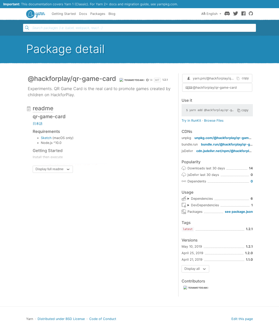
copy (245, 78)
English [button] (212, 14)
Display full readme (50, 169)
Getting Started (64, 14)
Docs (83, 14)
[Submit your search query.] (27, 27)
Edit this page (242, 319)
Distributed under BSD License (61, 319)
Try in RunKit (191, 120)
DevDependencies (205, 205)
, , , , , (200, 198)
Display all (192, 268)
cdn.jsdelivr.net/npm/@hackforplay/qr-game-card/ (237, 151)
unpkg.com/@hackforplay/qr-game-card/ (227, 138)
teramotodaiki (134, 80)
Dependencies (202, 198)
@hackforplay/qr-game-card (215, 87)
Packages (97, 14)
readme (43, 108)
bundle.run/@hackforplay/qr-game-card (233, 144)
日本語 (37, 123)
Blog (111, 14)
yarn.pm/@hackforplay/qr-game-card (221, 78)
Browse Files (213, 120)
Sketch (46, 138)
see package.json (239, 212)
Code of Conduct (102, 319)
